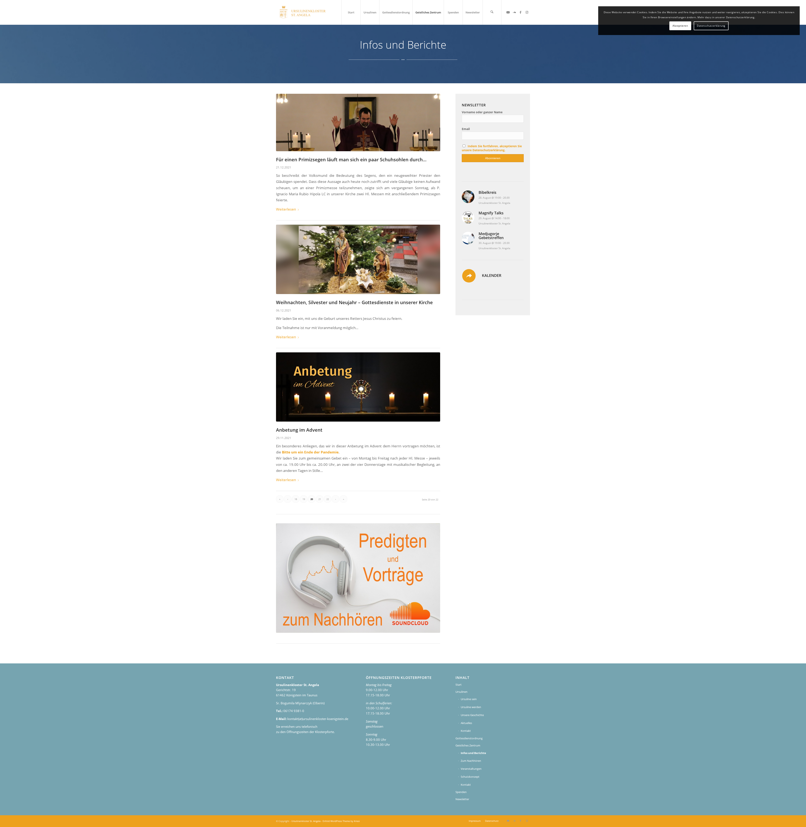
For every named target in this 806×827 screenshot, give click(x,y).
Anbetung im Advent (299, 430)
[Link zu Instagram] (527, 12)
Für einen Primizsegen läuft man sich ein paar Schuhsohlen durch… (351, 159)
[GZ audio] (358, 578)
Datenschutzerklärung (711, 25)
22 (327, 499)
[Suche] (492, 12)
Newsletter (462, 799)
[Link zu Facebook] (520, 12)
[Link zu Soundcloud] (514, 12)
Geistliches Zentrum (467, 745)
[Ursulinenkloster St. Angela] (303, 12)
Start (458, 684)
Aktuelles (466, 723)
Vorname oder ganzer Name (482, 112)
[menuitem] (351, 12)
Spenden (461, 792)
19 (303, 499)
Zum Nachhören (471, 761)
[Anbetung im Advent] (358, 387)
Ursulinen (461, 692)
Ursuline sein (469, 699)
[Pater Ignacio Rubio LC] (358, 122)
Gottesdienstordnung (469, 738)
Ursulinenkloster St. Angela (306, 821)
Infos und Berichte (473, 753)
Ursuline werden (471, 707)
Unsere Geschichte (472, 715)
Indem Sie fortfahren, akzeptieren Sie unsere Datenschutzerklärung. (492, 148)
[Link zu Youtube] (508, 12)
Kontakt (466, 731)
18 (295, 499)
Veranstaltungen (471, 769)
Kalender (491, 275)
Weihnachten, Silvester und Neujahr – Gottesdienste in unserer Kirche (354, 302)
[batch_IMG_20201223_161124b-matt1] (358, 259)
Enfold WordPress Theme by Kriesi (341, 821)
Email (466, 129)
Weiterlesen (286, 209)
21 (319, 499)
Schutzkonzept (470, 777)
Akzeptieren (680, 25)
